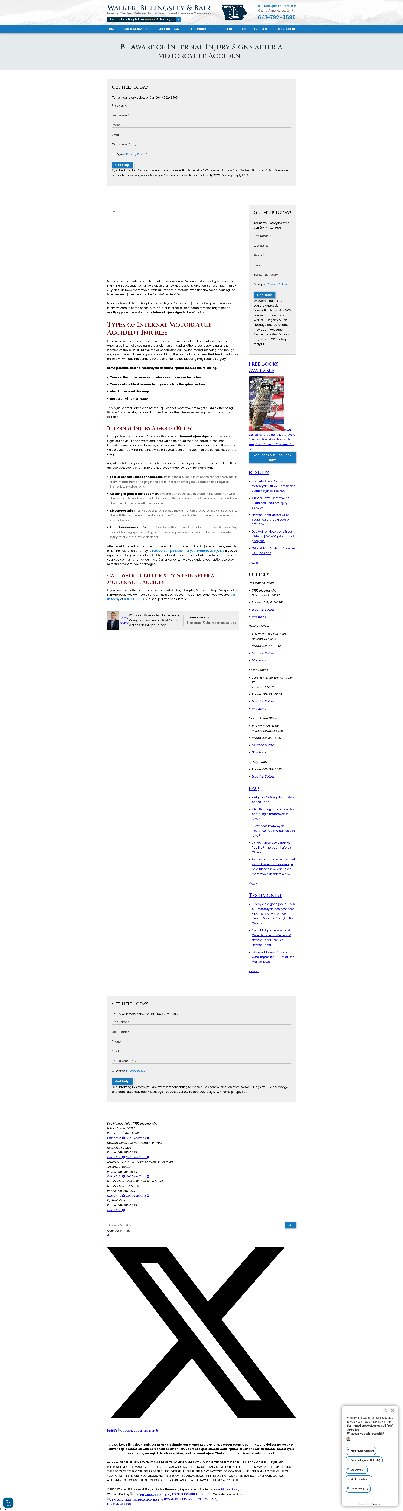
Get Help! (122, 165)
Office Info (114, 1138)
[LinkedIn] (108, 1431)
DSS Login (126, 1504)
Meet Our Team (169, 29)
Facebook (195, 623)
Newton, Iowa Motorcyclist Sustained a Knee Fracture (270, 519)
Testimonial (265, 895)
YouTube (230, 623)
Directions (259, 617)
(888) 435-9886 (135, 599)
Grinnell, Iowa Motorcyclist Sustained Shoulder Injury (270, 503)
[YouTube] (112, 1431)
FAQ (243, 29)
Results (226, 29)
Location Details (263, 610)
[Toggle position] (386, 1410)
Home (111, 29)
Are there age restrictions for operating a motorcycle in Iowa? (273, 814)
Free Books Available (263, 367)
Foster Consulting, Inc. (190, 1494)
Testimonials (200, 29)
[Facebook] (108, 1236)
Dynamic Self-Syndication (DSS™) (190, 1499)
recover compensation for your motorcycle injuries (188, 551)
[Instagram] (116, 1431)
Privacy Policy (135, 154)
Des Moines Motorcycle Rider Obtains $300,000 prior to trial (273, 536)
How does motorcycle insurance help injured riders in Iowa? (273, 830)
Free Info (261, 29)
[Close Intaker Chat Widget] (392, 1410)
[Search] (290, 1225)
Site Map (113, 1504)
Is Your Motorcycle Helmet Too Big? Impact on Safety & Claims (272, 847)
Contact (287, 29)
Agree (131, 154)
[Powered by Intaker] (376, 1504)
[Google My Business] (137, 1431)
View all (254, 563)
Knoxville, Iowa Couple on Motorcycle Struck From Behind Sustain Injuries (273, 486)
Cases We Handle (135, 29)
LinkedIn (215, 623)
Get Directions (136, 1138)
